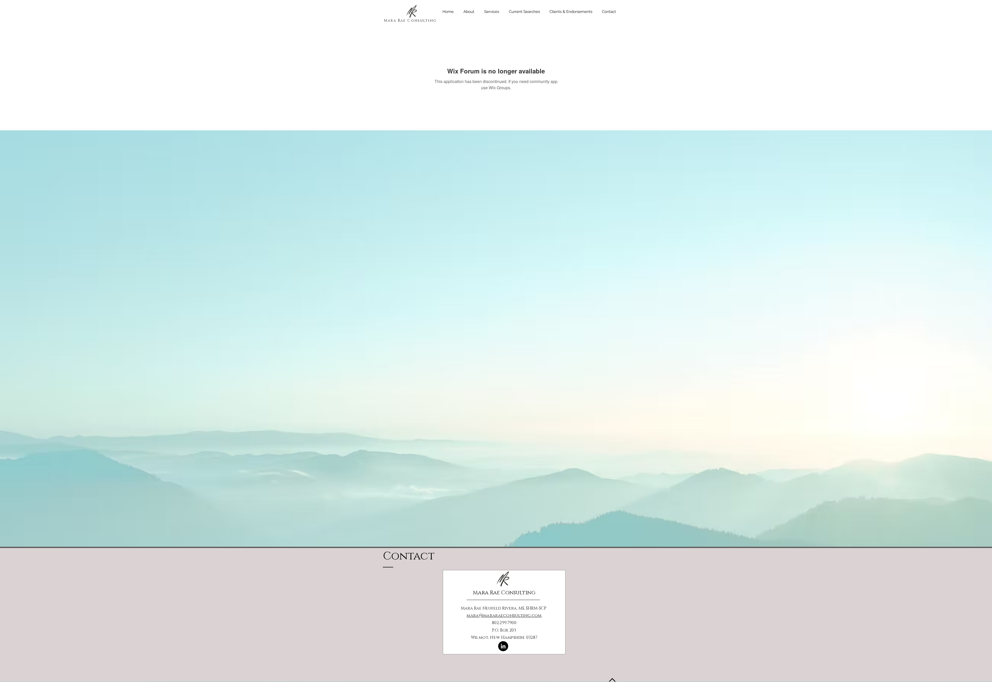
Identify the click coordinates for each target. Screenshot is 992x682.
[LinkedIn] (503, 646)
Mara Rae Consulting (410, 20)
